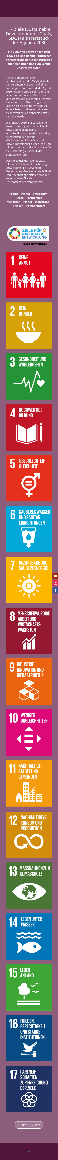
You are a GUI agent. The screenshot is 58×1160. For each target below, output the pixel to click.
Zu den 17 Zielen (29, 1125)
